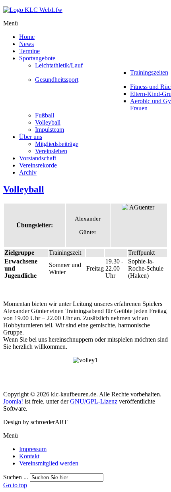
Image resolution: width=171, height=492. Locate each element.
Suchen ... (15, 477)
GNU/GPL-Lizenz (93, 401)
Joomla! (13, 401)
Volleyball (23, 189)
